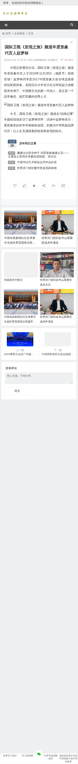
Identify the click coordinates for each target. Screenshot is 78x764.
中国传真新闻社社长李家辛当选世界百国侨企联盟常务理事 (19, 242)
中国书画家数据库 (51, 757)
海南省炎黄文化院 (68, 755)
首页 (8, 33)
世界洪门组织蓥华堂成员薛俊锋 (33, 168)
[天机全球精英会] (15, 13)
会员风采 (19, 33)
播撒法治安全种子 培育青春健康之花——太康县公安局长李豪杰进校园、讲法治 (38, 154)
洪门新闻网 (27, 755)
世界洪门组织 (10, 755)
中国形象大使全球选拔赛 (68, 760)
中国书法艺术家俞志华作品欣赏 (33, 162)
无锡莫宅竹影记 (13, 279)
